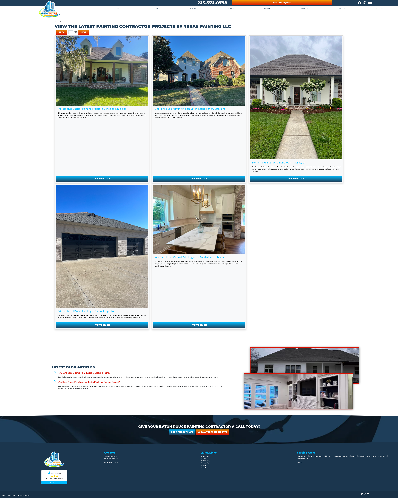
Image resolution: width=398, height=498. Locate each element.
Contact (379, 8)
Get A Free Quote (282, 3)
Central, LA (361, 456)
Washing (267, 8)
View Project (102, 179)
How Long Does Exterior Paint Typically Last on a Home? (84, 372)
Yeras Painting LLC (13, 495)
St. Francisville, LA (381, 456)
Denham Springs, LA (315, 456)
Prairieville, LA (327, 456)
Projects (304, 8)
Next (83, 32)
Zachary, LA (370, 456)
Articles (342, 8)
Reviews (193, 8)
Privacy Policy (205, 461)
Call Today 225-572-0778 (213, 432)
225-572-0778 (212, 2)
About (155, 8)
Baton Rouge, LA (302, 456)
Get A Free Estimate (182, 432)
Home (118, 8)
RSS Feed (204, 467)
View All (299, 462)
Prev (61, 32)
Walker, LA (346, 456)
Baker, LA (354, 456)
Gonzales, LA (338, 456)
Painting (230, 8)
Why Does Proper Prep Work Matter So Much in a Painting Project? (89, 382)
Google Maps (205, 456)
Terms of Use (205, 463)
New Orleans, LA (302, 458)
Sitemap (203, 465)
